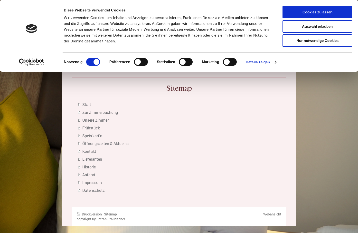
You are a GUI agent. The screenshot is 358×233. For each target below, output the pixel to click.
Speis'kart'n (92, 135)
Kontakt (89, 151)
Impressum (92, 182)
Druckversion (92, 214)
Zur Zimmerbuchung (100, 112)
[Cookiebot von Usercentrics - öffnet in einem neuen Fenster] (31, 62)
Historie (89, 166)
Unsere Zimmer (95, 120)
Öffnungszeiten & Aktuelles (105, 143)
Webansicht (272, 214)
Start (86, 104)
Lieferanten (92, 159)
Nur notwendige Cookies (317, 41)
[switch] (141, 62)
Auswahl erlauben (317, 26)
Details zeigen (258, 62)
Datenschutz (93, 190)
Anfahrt (88, 174)
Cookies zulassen (317, 12)
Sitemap (110, 214)
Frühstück (91, 127)
